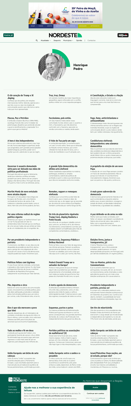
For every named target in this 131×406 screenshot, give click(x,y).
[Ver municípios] (73, 40)
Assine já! (8, 35)
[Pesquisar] (37, 40)
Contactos (91, 40)
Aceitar (95, 387)
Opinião (79, 40)
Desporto (57, 40)
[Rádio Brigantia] (123, 35)
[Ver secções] (50, 40)
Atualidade (45, 40)
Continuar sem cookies (95, 393)
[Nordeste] (65, 35)
